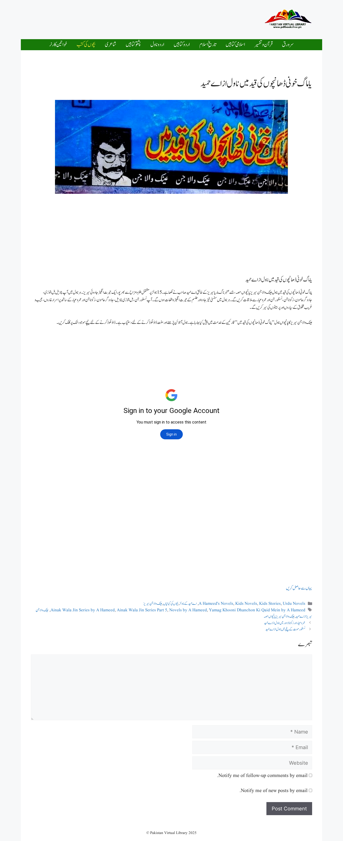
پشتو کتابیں (133, 44)
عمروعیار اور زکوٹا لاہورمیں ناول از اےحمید (284, 623)
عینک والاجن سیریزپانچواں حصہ (279, 616)
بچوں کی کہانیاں (170, 604)
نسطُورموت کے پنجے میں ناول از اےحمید (285, 629)
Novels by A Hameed (188, 610)
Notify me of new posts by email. (274, 790)
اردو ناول (157, 44)
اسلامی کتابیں (235, 44)
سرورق (288, 44)
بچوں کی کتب (86, 44)
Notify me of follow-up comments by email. (262, 775)
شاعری (110, 44)
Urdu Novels (294, 604)
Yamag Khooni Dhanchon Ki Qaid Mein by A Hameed (257, 610)
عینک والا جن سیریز (152, 604)
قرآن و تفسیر (263, 44)
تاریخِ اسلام (207, 44)
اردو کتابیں (182, 44)
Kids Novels (246, 604)
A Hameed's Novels (216, 604)
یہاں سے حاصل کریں (299, 588)
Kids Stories (270, 604)
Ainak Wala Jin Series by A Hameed (82, 610)
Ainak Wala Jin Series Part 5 (142, 610)
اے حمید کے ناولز (188, 604)
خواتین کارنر (58, 44)
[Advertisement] (157, 18)
